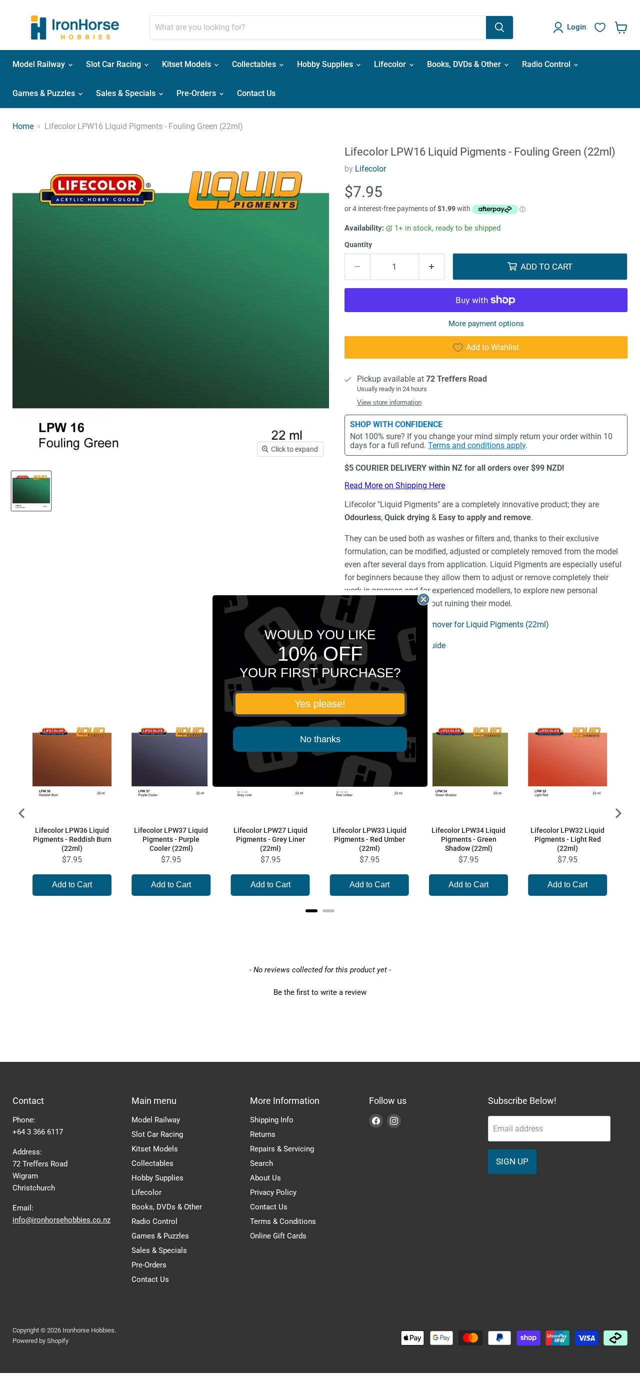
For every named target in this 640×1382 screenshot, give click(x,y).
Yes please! (320, 703)
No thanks (320, 739)
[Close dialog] (423, 599)
